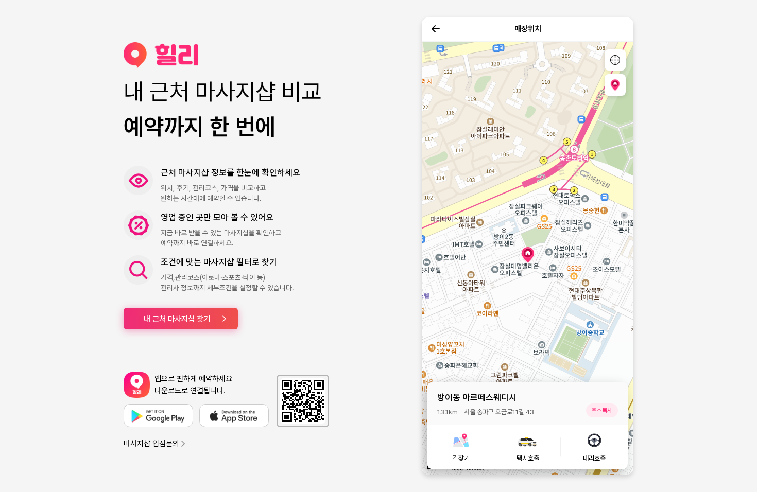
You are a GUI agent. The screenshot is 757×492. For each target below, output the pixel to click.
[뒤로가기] (435, 29)
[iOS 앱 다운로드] (234, 415)
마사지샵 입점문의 (151, 443)
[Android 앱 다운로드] (158, 415)
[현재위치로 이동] (615, 60)
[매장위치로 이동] (615, 84)
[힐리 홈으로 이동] (226, 55)
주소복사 (602, 410)
